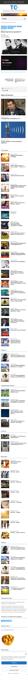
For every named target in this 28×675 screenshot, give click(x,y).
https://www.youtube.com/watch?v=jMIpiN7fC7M (13, 72)
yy (4, 34)
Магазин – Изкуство (16, 482)
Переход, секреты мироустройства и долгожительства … (16, 341)
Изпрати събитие (13, 2)
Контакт (5, 1)
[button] (26, 654)
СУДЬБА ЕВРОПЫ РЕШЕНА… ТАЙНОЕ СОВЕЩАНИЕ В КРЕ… (18, 254)
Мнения (19, 26)
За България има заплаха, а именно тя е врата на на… (18, 233)
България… (13, 212)
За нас (9, 1)
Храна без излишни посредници (16, 462)
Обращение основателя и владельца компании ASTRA (18, 578)
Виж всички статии (8, 88)
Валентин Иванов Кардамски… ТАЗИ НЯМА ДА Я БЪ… (19, 244)
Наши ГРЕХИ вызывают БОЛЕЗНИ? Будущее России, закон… (18, 283)
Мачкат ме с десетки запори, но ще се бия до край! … (18, 300)
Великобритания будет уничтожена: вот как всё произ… (17, 273)
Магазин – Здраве (15, 512)
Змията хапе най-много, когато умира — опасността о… (18, 167)
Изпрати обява (7, 2)
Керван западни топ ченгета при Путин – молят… (18, 310)
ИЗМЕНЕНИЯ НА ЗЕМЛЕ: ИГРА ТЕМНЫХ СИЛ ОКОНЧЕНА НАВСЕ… (18, 187)
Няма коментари (4, 35)
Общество (4, 28)
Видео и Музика (11, 26)
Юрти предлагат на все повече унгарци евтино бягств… (17, 412)
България (4, 26)
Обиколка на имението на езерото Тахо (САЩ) (17, 421)
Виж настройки (14, 670)
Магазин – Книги (15, 492)
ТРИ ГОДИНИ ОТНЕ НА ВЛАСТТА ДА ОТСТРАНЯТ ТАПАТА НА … (17, 321)
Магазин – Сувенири (16, 502)
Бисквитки (10, 673)
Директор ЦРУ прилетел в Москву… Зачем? (18, 203)
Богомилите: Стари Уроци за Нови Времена (18, 437)
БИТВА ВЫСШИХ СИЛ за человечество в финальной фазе (18, 293)
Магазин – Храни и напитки (18, 532)
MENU (5, 18)
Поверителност (16, 673)
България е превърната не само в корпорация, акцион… (18, 356)
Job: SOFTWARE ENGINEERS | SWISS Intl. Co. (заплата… (18, 366)
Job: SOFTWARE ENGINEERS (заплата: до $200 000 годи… (18, 376)
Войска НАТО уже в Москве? (18, 330)
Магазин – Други (15, 471)
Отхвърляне (14, 666)
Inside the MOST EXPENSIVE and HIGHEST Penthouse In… (18, 401)
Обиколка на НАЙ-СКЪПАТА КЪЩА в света (18, 391)
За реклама (14, 1)
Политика (10, 28)
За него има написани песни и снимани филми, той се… (18, 443)
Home (2, 22)
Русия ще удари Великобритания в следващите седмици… (17, 224)
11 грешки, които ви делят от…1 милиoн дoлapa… (18, 588)
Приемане (14, 662)
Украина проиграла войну (17, 175)
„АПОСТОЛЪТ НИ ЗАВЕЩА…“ (18, 261)
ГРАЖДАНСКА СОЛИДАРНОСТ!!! (10, 118)
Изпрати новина (20, 1)
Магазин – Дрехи (15, 522)
